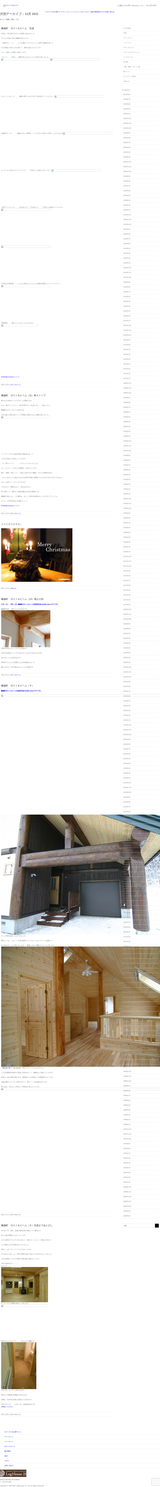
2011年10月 (127, 908)
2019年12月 (127, 441)
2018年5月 (126, 532)
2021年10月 (127, 335)
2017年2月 (126, 605)
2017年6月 (126, 585)
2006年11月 (127, 1192)
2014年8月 (126, 744)
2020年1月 (126, 436)
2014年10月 (127, 734)
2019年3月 (126, 484)
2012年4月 (126, 879)
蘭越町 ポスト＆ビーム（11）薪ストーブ (23, 395)
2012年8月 (126, 860)
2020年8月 (126, 402)
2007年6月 (126, 1158)
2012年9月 (126, 855)
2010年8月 (126, 975)
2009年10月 (127, 1023)
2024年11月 (127, 167)
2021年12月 (127, 325)
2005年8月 (126, 1216)
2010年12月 (127, 956)
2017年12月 (127, 556)
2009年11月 (127, 1018)
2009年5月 (126, 1047)
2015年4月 (126, 706)
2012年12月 (127, 840)
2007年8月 (126, 1148)
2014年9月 (126, 739)
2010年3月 (126, 999)
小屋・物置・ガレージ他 (131, 67)
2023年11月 (127, 219)
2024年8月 (126, 181)
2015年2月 (126, 715)
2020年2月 (126, 431)
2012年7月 (126, 864)
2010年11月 (127, 961)
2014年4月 (126, 763)
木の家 (125, 62)
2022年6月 (126, 296)
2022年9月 (126, 282)
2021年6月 (126, 354)
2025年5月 (126, 152)
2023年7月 (126, 239)
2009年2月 (126, 1062)
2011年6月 (126, 927)
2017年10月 (127, 566)
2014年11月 (127, 730)
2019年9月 (126, 455)
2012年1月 (126, 893)
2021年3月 (126, 369)
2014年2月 (126, 773)
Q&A (6, 1456)
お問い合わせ (8, 1465)
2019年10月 (127, 450)
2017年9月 (126, 571)
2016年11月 (127, 614)
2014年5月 (126, 759)
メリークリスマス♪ (11, 524)
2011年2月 (126, 946)
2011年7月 (126, 922)
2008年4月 (126, 1110)
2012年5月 (126, 874)
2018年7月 (126, 523)
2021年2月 (126, 373)
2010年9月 (126, 970)
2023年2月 (126, 258)
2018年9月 (126, 513)
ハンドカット (127, 43)
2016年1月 (126, 662)
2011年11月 (127, 903)
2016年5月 (126, 643)
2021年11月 (127, 330)
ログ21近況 (127, 28)
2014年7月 (126, 749)
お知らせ (13, 588)
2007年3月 (126, 1172)
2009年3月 (126, 1057)
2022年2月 (126, 316)
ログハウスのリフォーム (131, 52)
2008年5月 (126, 1105)
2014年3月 (126, 768)
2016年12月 (127, 609)
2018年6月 (126, 527)
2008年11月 (127, 1076)
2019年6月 (126, 470)
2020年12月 (127, 383)
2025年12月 (127, 118)
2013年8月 (126, 802)
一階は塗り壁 (5, 1068)
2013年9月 (126, 797)
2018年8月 (126, 518)
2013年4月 (126, 821)
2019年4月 (126, 479)
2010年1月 (126, 1009)
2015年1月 (126, 720)
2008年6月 (126, 1100)
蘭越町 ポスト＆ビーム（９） (17, 685)
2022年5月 (126, 301)
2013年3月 (126, 826)
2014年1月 (126, 778)
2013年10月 (127, 792)
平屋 (124, 33)
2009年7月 (126, 1038)
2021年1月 (126, 378)
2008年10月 (127, 1081)
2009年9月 (126, 1028)
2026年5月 (126, 109)
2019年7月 (126, 465)
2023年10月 (127, 224)
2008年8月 (126, 1091)
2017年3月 (126, 600)
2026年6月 (126, 104)
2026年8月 (126, 94)
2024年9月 (126, 176)
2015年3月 (126, 710)
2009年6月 (126, 1042)
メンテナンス (127, 57)
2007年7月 (126, 1153)
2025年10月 (127, 128)
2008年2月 (126, 1120)
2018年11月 (127, 503)
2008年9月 (126, 1086)
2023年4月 (126, 253)
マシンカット (127, 38)
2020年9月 (126, 398)
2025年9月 (126, 133)
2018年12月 (127, 499)
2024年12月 (127, 162)
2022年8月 (126, 287)
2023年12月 (127, 215)
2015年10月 (127, 677)
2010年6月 (126, 985)
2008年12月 (127, 1071)
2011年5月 (126, 932)
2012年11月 (127, 845)
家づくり (126, 71)
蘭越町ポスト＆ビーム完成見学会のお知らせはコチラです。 (21, 691)
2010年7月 (126, 980)
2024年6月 (126, 191)
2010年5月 (126, 990)
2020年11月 (127, 388)
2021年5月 (126, 359)
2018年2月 (126, 547)
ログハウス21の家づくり (12, 1432)
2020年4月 (126, 422)
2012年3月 (126, 884)
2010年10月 (127, 965)
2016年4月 (126, 648)
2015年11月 (127, 672)
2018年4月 (126, 537)
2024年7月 (126, 186)
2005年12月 (127, 1197)
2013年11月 (127, 787)
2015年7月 (126, 691)
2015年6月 (126, 696)
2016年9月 (126, 624)
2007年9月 (126, 1144)
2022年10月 (127, 277)
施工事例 (7, 1451)
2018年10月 (127, 508)
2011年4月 (126, 937)
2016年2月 (126, 657)
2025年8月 (126, 138)
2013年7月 (126, 807)
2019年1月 (126, 494)
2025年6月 (126, 147)
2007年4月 (126, 1168)
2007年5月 (126, 1163)
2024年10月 (127, 171)
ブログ (6, 1461)
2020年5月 (126, 417)
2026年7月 (126, 99)
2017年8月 (126, 576)
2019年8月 (126, 460)
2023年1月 (126, 263)
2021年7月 (126, 349)
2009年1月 (126, 1067)
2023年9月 (126, 229)
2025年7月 (126, 142)
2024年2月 (126, 205)
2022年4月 (126, 306)
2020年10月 (127, 393)
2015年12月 (127, 667)
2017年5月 (126, 590)
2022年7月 (126, 292)
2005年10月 (127, 1206)
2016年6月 (126, 638)
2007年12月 (127, 1129)
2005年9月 (126, 1211)
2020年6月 (126, 412)
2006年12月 (127, 1187)
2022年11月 (127, 272)
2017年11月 (127, 561)
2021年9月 (126, 340)
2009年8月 (126, 1033)
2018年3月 (126, 542)
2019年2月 (126, 489)
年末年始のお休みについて (10, 377)
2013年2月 (126, 831)
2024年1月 (126, 210)
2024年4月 (126, 200)
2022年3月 (126, 311)
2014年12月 (127, 725)
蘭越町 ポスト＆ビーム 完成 (17, 28)
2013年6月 (126, 811)
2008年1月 (126, 1124)
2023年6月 (126, 244)
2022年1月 (126, 321)
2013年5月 (126, 816)
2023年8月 (126, 234)
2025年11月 (127, 123)
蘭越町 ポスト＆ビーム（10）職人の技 (22, 599)
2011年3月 (126, 941)
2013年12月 (127, 783)
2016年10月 (127, 619)
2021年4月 (126, 364)
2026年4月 (126, 114)
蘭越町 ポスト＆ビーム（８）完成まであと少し (27, 1225)
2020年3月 (126, 426)
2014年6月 (126, 754)
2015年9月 (126, 682)
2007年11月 (127, 1134)
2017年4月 (126, 595)
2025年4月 (126, 157)
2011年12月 (127, 898)
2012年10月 (127, 850)
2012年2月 (126, 888)
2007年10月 (127, 1139)
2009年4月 (126, 1052)
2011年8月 (126, 917)
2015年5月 (126, 701)
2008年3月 (126, 1115)
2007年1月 (126, 1182)
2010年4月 (126, 994)
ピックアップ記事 (129, 76)
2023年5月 (126, 248)
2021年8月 (126, 345)
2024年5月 (126, 195)
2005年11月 (127, 1201)
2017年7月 (126, 580)
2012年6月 (126, 869)
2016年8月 (126, 629)
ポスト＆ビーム (15, 385)
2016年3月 (126, 653)
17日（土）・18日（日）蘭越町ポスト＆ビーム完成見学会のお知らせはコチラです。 (30, 604)
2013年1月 (126, 836)
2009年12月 (127, 1014)
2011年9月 (126, 913)
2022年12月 (127, 268)
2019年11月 (127, 446)
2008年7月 (126, 1095)
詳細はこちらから (7, 1407)
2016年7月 (126, 633)
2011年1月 (126, 951)
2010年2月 (126, 1004)
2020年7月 (126, 407)
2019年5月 (126, 475)
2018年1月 (126, 552)
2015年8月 (126, 686)
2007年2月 (126, 1177)
